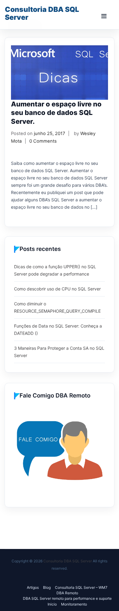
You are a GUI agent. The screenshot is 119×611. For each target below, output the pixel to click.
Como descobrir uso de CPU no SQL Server (57, 288)
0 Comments (43, 141)
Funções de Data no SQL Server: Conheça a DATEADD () (58, 329)
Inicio (52, 604)
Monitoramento (74, 604)
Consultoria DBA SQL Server (42, 13)
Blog (47, 587)
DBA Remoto (67, 593)
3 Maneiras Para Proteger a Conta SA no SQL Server (59, 351)
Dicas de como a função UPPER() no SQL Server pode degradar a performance (55, 270)
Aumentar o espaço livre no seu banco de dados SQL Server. (56, 112)
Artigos (33, 587)
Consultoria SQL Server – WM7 (81, 587)
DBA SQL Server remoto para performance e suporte (67, 598)
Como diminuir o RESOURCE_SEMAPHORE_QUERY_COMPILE (57, 307)
